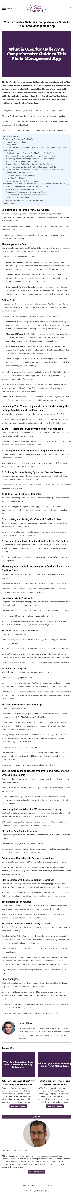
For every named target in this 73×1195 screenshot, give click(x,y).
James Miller (25, 1023)
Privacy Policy (37, 1185)
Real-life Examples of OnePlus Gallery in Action (24, 200)
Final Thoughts (9, 203)
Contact (48, 1185)
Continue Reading (18, 1106)
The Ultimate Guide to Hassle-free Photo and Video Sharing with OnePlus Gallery (35, 184)
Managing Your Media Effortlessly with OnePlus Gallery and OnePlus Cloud (33, 170)
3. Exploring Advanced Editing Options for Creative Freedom (30, 159)
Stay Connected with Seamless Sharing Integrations (27, 195)
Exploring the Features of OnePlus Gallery (20, 139)
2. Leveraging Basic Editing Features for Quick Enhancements (31, 156)
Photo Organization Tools (16, 142)
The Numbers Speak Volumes (17, 198)
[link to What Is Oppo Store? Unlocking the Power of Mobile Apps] (54, 1064)
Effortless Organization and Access (20, 175)
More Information (36, 1172)
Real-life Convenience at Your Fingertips (22, 181)
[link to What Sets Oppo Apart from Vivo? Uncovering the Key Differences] (18, 1064)
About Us (25, 1185)
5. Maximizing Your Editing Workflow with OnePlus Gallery (29, 164)
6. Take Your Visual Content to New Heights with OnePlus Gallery (32, 167)
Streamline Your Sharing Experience (20, 189)
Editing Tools (11, 145)
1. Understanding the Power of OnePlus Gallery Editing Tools (30, 153)
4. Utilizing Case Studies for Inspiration (21, 161)
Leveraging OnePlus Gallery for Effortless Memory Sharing (29, 186)
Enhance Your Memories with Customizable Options (26, 192)
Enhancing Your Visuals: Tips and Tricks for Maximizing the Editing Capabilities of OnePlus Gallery (35, 148)
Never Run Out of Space (15, 178)
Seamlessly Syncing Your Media (18, 172)
